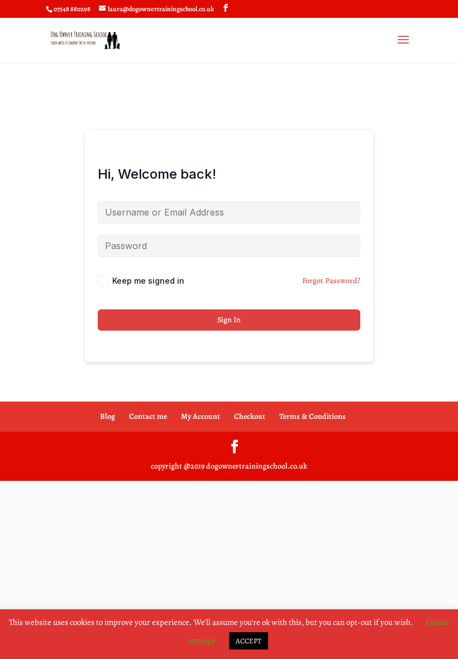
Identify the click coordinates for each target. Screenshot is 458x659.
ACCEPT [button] (248, 641)
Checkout (249, 416)
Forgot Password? (331, 280)
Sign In (229, 319)
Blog (107, 416)
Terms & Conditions (312, 416)
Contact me (148, 416)
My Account (200, 416)
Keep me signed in (148, 280)
